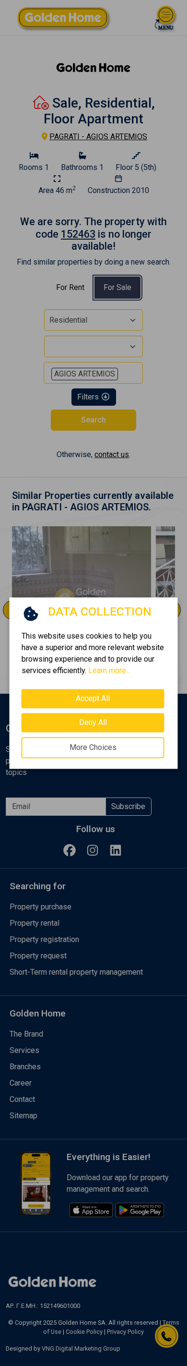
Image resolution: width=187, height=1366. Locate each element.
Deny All (93, 722)
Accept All (93, 698)
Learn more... (109, 670)
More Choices (93, 747)
